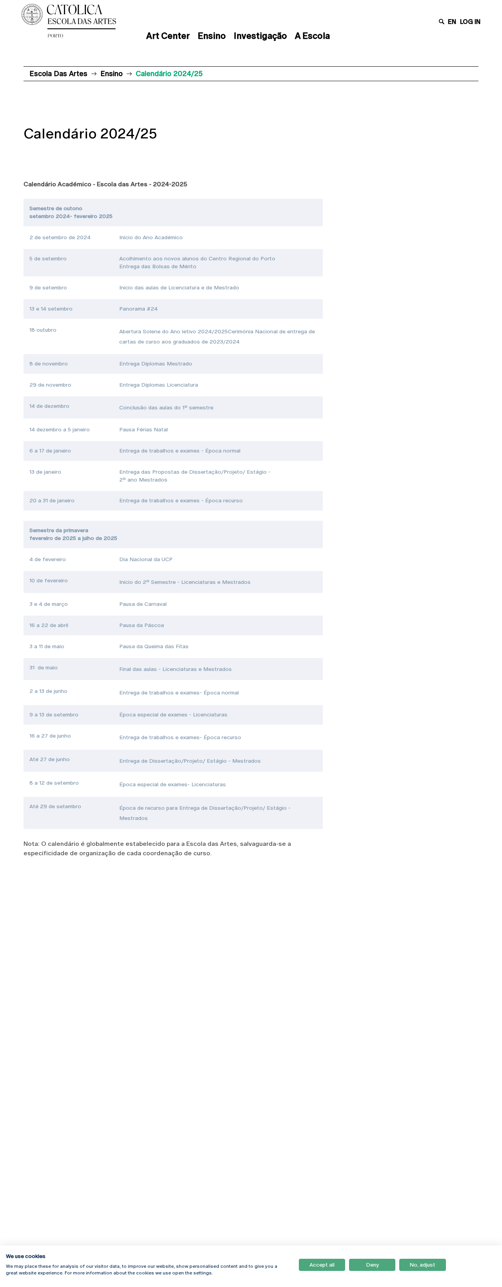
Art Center (168, 36)
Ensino (212, 36)
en (452, 21)
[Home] (76, 21)
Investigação (260, 36)
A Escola (312, 36)
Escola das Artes (58, 73)
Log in (470, 21)
